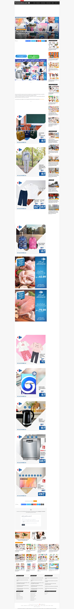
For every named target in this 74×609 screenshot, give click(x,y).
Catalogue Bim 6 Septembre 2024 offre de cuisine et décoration (53, 124)
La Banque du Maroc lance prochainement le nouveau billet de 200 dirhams (53, 212)
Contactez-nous (26, 605)
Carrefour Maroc (42, 99)
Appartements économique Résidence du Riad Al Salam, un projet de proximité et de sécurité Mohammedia (53, 164)
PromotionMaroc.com (42, 604)
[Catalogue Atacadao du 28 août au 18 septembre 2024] (31, 557)
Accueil (18, 17)
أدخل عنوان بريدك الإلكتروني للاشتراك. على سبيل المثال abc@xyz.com (29, 519)
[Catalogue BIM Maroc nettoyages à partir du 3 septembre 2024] (43, 557)
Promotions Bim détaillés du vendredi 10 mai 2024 (53, 49)
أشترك (23, 524)
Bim (26, 17)
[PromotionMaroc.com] (22, 3)
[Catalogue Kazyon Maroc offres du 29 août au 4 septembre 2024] (20, 557)
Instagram (44, 605)
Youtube (42, 605)
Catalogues (20, 17)
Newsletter (32, 605)
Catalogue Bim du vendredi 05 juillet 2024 (30, 570)
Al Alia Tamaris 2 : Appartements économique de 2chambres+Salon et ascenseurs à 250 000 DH (53, 141)
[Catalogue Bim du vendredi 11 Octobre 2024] (20, 547)
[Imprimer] (43, 504)
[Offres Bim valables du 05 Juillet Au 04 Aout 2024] (20, 566)
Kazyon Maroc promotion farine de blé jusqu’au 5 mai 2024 (53, 69)
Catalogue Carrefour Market (19, 597)
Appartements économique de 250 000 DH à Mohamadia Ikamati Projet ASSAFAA (53, 175)
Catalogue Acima (18, 595)
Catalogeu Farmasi (32, 596)
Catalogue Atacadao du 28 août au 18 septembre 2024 (31, 561)
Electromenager (20, 29)
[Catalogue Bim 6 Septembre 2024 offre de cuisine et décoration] (54, 547)
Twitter (47, 605)
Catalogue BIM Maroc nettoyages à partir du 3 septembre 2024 (42, 561)
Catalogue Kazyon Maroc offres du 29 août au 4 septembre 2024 (20, 561)
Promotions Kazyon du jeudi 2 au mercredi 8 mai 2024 (53, 59)
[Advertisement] (37, 10)
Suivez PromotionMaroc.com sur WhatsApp (34, 57)
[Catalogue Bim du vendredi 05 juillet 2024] (31, 566)
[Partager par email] (46, 41)
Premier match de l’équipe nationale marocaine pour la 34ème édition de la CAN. (53, 201)
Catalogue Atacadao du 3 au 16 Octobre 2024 (53, 103)
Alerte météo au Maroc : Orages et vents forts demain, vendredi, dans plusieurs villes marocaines (53, 190)
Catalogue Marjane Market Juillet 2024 (42, 570)
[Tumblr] (36, 41)
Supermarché (23, 17)
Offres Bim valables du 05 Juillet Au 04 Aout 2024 (20, 570)
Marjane (36, 605)
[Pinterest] (38, 41)
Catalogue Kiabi (32, 597)
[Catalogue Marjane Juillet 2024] (54, 566)
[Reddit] (40, 41)
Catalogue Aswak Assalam (19, 596)
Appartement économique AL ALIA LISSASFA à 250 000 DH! (53, 152)
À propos (22, 605)
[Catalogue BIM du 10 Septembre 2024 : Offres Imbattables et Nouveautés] (43, 547)
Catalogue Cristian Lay (33, 595)
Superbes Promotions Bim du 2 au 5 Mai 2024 (53, 80)
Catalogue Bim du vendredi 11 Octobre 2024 (53, 93)
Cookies (29, 605)
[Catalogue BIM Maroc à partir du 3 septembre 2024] (54, 557)
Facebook (39, 605)
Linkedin (49, 605)
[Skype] (42, 41)
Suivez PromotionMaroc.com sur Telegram (21, 56)
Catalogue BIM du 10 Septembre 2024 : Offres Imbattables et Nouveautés (53, 113)
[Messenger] (44, 41)
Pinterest (52, 605)
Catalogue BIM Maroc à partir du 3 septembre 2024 (54, 561)
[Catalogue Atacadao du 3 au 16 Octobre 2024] (31, 547)
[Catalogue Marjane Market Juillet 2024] (43, 566)
